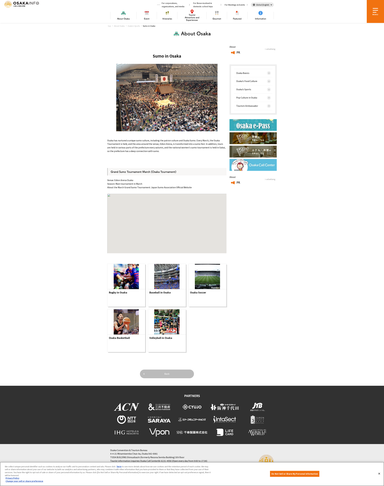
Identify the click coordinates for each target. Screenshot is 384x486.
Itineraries (167, 19)
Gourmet (217, 19)
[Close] (379, 473)
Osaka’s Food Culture (246, 81)
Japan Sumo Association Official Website (171, 187)
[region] (192, 474)
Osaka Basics (242, 72)
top (109, 26)
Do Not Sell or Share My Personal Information (295, 473)
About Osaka (119, 26)
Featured (237, 19)
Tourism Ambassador (247, 105)
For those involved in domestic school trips (203, 5)
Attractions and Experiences (192, 17)
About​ (123, 19)
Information (260, 19)
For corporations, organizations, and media (173, 5)
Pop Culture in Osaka (246, 97)
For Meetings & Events (235, 4)
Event (146, 19)
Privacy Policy (12, 478)
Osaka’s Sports (134, 26)
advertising (270, 49)
